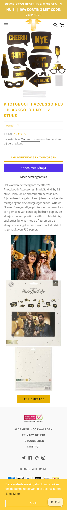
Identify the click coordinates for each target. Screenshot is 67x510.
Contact (33, 446)
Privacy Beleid (33, 435)
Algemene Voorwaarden (33, 429)
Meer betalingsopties (33, 177)
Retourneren (33, 440)
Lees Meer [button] (13, 493)
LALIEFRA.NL (39, 469)
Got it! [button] (34, 503)
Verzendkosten (30, 139)
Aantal (10, 125)
